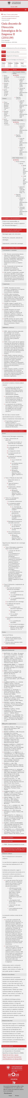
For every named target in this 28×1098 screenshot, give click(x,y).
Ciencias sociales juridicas (12, 14)
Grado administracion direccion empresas (10, 16)
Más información (8, 1093)
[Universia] (14, 1079)
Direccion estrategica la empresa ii (9, 18)
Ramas (5, 14)
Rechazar (17, 1095)
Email (17, 75)
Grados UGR (14, 6)
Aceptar (10, 1095)
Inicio (2, 14)
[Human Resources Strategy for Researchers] (14, 1083)
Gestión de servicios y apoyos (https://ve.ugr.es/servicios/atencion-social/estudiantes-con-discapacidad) (12, 1057)
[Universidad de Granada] (14, 3)
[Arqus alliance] (13, 1075)
